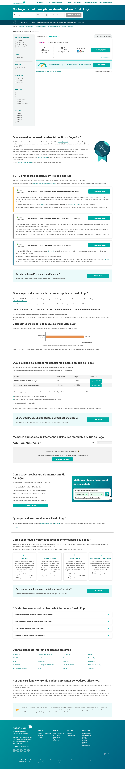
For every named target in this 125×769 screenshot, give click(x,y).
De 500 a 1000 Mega (22, 45)
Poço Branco (16, 665)
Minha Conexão (86, 733)
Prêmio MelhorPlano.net (26, 26)
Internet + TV (20, 95)
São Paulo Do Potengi (95, 665)
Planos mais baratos (54, 26)
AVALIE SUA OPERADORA (62, 459)
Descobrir (98, 591)
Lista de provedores (67, 26)
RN (30, 31)
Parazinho (66, 661)
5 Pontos (19, 121)
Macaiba (40, 658)
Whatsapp (102, 50)
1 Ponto (19, 113)
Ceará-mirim (66, 654)
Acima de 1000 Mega (22, 47)
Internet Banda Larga (23, 31)
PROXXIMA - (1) (21, 68)
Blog (54, 739)
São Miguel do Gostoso (20, 668)
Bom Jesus (16, 654)
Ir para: (15, 26)
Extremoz (91, 654)
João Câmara (17, 658)
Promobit (84, 740)
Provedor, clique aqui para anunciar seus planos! (48, 71)
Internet (40, 2)
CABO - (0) (19, 80)
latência (106, 259)
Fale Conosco (56, 737)
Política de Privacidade (58, 733)
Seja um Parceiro (71, 735)
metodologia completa (25, 162)
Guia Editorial (41, 737)
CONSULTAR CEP (30, 505)
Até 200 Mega (20, 40)
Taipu (39, 668)
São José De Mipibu (69, 665)
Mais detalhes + (105, 57)
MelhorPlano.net (63, 142)
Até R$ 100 (20, 57)
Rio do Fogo (35, 31)
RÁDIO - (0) (20, 82)
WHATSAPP (97, 381)
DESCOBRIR (101, 65)
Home (14, 31)
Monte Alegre (92, 658)
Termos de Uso (56, 735)
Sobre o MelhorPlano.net (44, 733)
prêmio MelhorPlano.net (20, 301)
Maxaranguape (67, 658)
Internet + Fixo (20, 97)
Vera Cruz (91, 668)
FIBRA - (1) (20, 78)
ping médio (51, 251)
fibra (41, 204)
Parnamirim (91, 661)
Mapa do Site (56, 740)
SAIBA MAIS (98, 275)
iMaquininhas (86, 744)
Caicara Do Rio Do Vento (45, 654)
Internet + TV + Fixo (22, 101)
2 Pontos (19, 115)
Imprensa (40, 735)
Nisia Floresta (42, 661)
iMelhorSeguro (86, 745)
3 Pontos (19, 117)
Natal (14, 661)
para (50, 36)
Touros (65, 668)
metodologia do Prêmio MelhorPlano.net (44, 183)
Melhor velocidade (40, 26)
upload (79, 204)
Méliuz (84, 737)
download (72, 204)
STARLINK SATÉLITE (46, 523)
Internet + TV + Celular (23, 103)
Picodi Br (84, 739)
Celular (47, 2)
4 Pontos (19, 119)
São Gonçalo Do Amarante (46, 665)
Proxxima (57, 523)
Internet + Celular (21, 99)
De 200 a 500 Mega (22, 43)
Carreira (69, 733)
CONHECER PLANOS (99, 191)
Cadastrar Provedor (105, 2)
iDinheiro (84, 742)
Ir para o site (96, 385)
